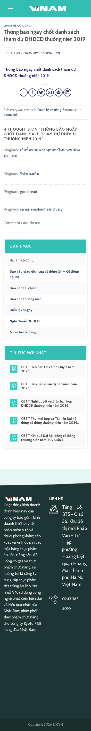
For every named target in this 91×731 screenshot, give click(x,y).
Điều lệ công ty (21, 310)
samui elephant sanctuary (41, 209)
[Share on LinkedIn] (67, 92)
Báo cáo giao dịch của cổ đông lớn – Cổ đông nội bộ (44, 274)
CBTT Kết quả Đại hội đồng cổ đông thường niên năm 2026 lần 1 (48, 438)
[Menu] (10, 8)
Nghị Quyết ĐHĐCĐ (25, 321)
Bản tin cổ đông (21, 260)
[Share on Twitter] (41, 92)
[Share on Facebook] (32, 92)
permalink (10, 114)
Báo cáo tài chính (23, 288)
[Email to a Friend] (50, 92)
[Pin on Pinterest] (59, 92)
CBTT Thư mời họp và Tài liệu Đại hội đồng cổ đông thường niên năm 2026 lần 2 (49, 421)
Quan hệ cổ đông (17, 25)
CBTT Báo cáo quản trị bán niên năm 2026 (49, 386)
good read (28, 191)
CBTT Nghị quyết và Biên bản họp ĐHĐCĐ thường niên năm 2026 (46, 403)
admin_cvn (51, 53)
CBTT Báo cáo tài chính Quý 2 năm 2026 (47, 369)
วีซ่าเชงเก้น (29, 174)
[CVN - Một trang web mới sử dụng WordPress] (47, 8)
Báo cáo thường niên (25, 299)
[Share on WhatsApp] (24, 92)
